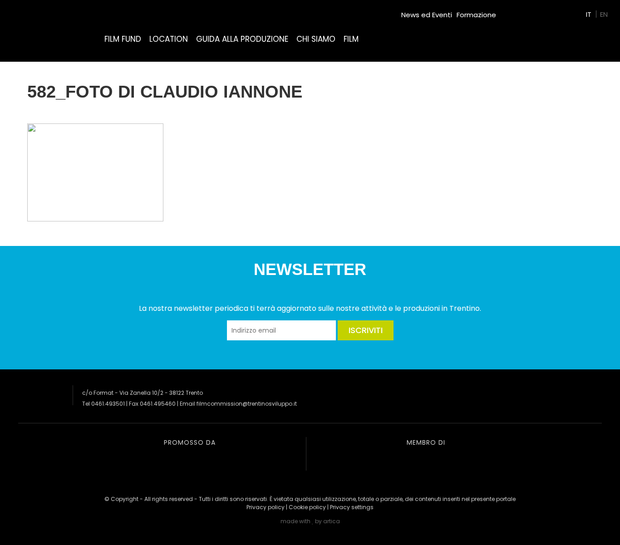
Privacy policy (265, 507)
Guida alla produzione (242, 39)
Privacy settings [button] (352, 507)
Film (351, 39)
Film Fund (122, 39)
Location (168, 39)
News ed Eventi (426, 15)
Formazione (476, 15)
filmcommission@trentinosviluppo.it (247, 404)
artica (331, 521)
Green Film (518, 11)
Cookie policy (307, 507)
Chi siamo (315, 39)
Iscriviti (366, 330)
